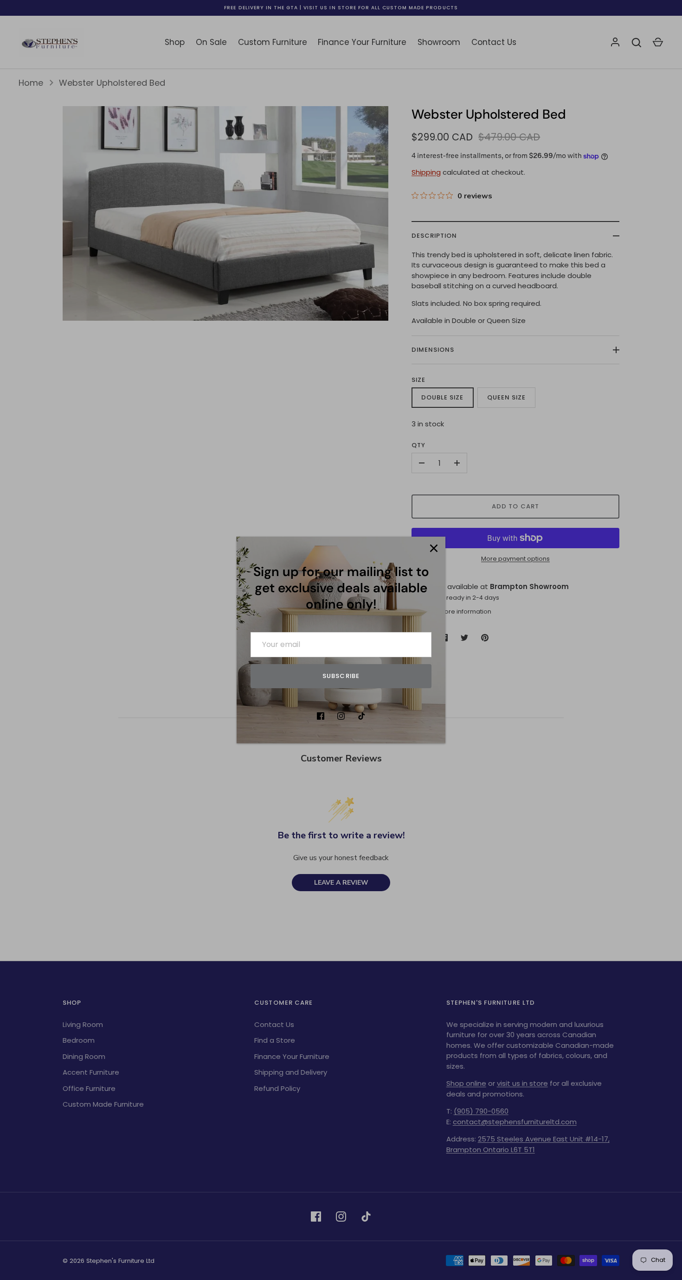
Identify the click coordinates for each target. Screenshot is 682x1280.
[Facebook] (320, 716)
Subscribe (340, 676)
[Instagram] (341, 716)
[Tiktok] (361, 716)
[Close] (434, 548)
